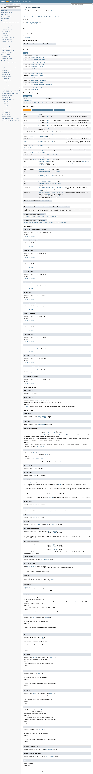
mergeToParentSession (43, 161)
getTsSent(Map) (5, 84)
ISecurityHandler (28, 147)
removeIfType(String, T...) (8, 99)
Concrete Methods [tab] (60, 110)
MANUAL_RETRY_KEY (7, 39)
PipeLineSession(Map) (7, 58)
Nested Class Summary (6, 12)
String (52, 16)
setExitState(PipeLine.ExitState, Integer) (11, 62)
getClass (32, 216)
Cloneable (43, 16)
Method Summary (5, 18)
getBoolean (40, 134)
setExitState (41, 175)
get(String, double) (6, 116)
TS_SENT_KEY (5, 35)
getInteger (40, 138)
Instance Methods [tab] (47, 110)
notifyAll (43, 216)
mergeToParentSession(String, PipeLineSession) (9, 68)
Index (23, 1)
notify (37, 216)
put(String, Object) (6, 70)
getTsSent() (4, 82)
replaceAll (62, 222)
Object (52, 10)
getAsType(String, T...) (7, 97)
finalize (26, 216)
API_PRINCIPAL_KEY (6, 48)
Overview (3, 1)
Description (4, 10)
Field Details (4, 20)
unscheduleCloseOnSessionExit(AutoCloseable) (11, 120)
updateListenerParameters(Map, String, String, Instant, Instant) (11, 91)
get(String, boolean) (6, 105)
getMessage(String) (6, 76)
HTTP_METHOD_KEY (6, 46)
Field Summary (4, 14)
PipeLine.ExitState (50, 175)
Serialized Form (28, 37)
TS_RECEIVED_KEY (6, 33)
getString (40, 150)
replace (51, 222)
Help (30, 1)
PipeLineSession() (6, 56)
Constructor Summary (6, 16)
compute (25, 222)
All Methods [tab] (27, 110)
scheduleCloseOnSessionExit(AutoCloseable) (11, 118)
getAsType (40, 131)
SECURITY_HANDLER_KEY (8, 37)
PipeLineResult (49, 179)
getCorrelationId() (6, 74)
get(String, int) (5, 110)
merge (40, 222)
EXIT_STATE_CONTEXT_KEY (8, 50)
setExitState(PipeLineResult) (8, 64)
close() (3, 122)
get (39, 116)
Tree (14, 1)
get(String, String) (6, 103)
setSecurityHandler (43, 181)
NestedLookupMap (31, 22)
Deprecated (18, 1)
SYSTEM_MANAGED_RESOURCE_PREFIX (11, 22)
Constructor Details (5, 54)
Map (48, 16)
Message (25, 141)
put (39, 167)
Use (11, 1)
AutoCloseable (35, 16)
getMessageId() (5, 72)
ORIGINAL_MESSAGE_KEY (8, 24)
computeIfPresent (33, 222)
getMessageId (41, 145)
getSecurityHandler (43, 147)
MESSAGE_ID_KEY (6, 27)
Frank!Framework (37, 771)
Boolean (31, 134)
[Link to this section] (39, 40)
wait (48, 216)
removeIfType (41, 169)
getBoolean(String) (6, 108)
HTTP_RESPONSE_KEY (7, 43)
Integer (31, 138)
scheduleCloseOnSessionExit (45, 171)
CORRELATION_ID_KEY (7, 29)
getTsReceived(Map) (6, 80)
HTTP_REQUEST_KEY (7, 41)
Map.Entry (26, 46)
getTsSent (40, 157)
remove (45, 222)
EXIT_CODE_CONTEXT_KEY (8, 52)
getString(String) (6, 101)
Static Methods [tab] (37, 110)
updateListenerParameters (44, 187)
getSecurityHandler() (7, 95)
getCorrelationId (42, 136)
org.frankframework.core (6, 4)
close (39, 114)
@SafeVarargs (27, 578)
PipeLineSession (17, 4)
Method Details (4, 60)
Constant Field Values (30, 236)
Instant (31, 152)
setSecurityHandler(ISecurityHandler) (10, 93)
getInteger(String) (6, 112)
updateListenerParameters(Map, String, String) (11, 88)
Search (26, 1)
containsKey (27, 203)
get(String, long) (6, 114)
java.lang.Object (27, 9)
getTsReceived (41, 152)
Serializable (27, 16)
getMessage (40, 141)
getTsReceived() (5, 78)
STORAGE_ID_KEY (6, 31)
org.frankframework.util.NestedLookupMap (37, 11)
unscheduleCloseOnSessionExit (45, 183)
